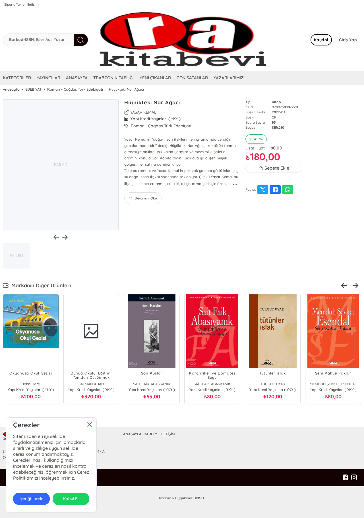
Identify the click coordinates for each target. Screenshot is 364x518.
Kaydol (321, 39)
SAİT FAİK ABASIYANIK (151, 384)
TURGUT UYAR (272, 384)
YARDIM (151, 434)
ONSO (198, 498)
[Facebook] (345, 477)
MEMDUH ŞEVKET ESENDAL (333, 384)
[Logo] (182, 40)
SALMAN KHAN (91, 384)
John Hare (31, 384)
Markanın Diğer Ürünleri (40, 285)
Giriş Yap (348, 39)
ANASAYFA (77, 77)
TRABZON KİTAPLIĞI (113, 77)
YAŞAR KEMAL (143, 112)
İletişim (33, 4)
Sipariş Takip (14, 4)
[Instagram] (354, 477)
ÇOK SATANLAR (192, 77)
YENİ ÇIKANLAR (155, 77)
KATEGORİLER (17, 77)
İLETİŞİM (167, 434)
